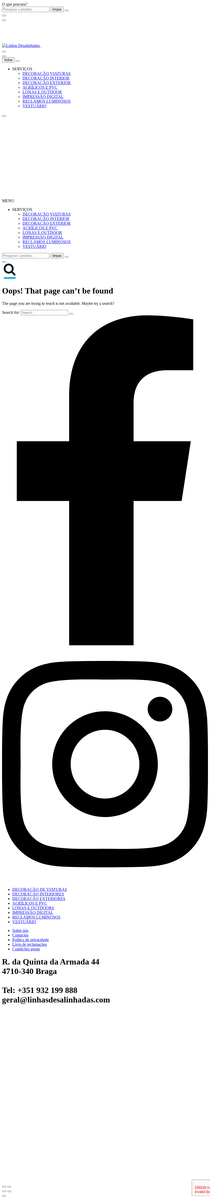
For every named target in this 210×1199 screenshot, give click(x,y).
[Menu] (4, 20)
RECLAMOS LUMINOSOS (47, 101)
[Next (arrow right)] (9, 1191)
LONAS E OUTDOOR (42, 92)
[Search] (4, 51)
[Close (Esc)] (4, 1186)
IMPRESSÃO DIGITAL (43, 96)
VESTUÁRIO (34, 106)
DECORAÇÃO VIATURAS (47, 73)
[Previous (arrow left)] (4, 1191)
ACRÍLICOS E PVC (40, 87)
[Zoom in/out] (9, 1186)
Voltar (8, 60)
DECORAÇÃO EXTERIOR (47, 83)
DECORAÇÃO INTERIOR (46, 78)
